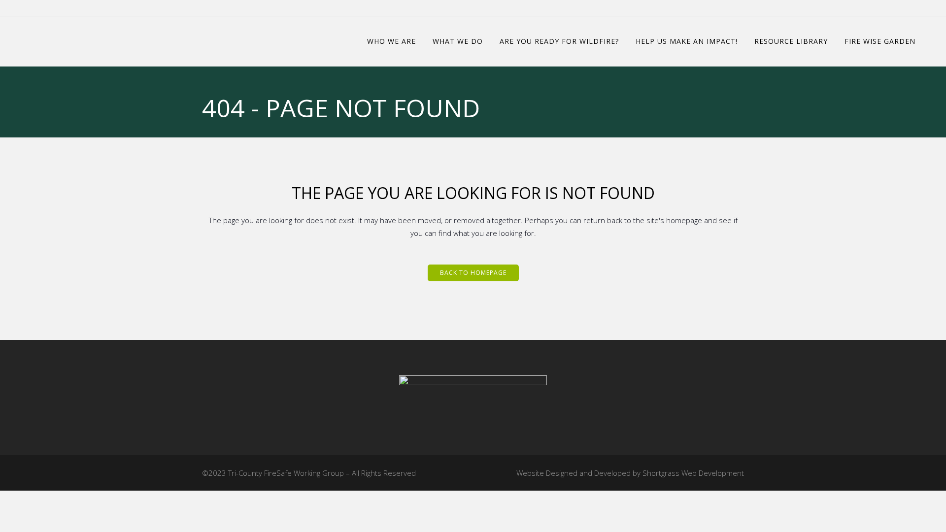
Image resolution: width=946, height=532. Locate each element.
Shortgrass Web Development (693, 473)
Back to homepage (473, 272)
